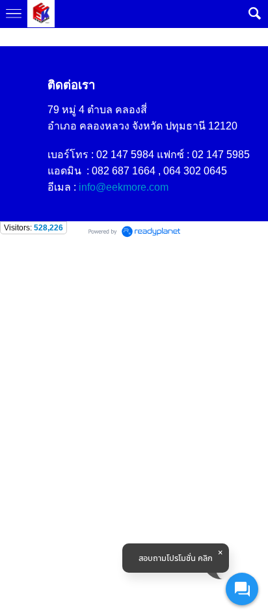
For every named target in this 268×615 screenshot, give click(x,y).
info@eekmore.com (123, 187)
